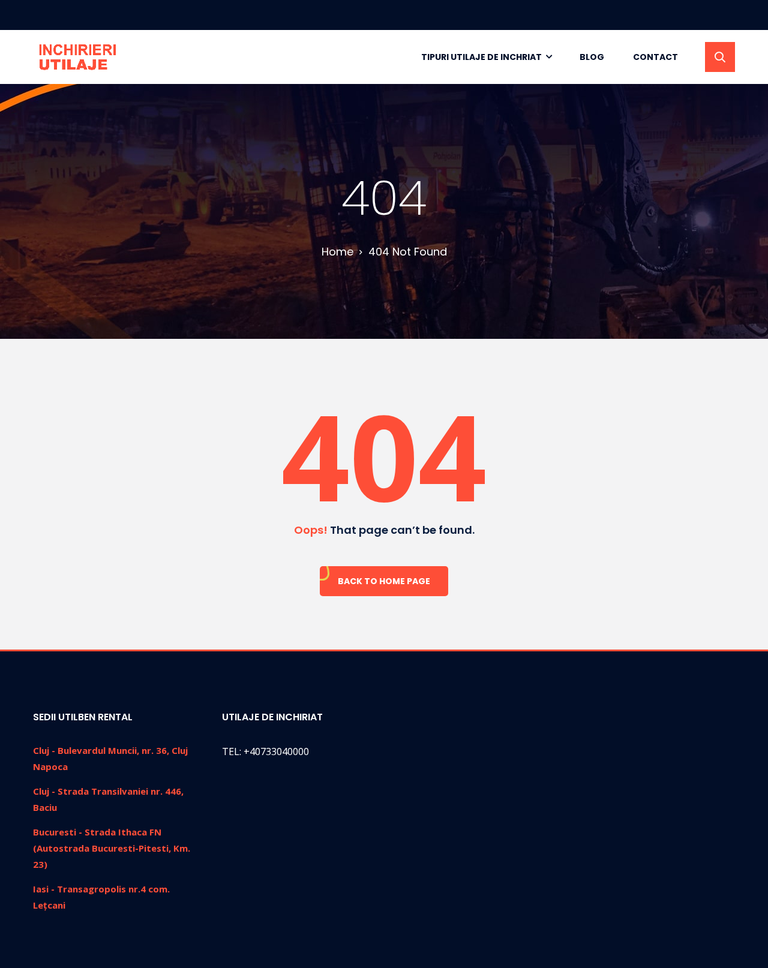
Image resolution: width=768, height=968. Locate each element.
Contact (655, 57)
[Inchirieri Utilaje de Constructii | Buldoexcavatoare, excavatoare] (78, 57)
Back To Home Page (384, 581)
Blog (592, 57)
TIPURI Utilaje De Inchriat (481, 57)
